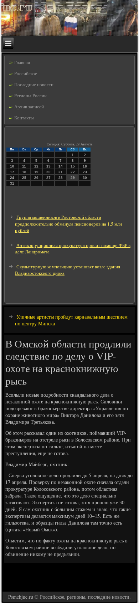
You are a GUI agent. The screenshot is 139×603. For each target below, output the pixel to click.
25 (24, 178)
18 (24, 172)
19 (36, 172)
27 (48, 178)
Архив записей (29, 106)
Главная (22, 62)
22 (73, 172)
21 (60, 172)
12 (36, 166)
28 (60, 178)
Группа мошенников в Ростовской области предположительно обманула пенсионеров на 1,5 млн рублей (68, 223)
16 (85, 166)
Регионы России (30, 95)
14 (60, 166)
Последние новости (33, 84)
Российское (25, 73)
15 (73, 166)
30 (85, 178)
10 (12, 166)
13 (48, 166)
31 (12, 183)
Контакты (24, 117)
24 (12, 178)
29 (73, 178)
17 (12, 172)
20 (48, 172)
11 (24, 166)
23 (85, 172)
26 (36, 178)
